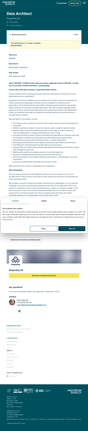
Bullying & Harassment (15, 403)
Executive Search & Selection (19, 329)
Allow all (72, 229)
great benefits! (44, 86)
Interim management (15, 332)
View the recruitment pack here (44, 276)
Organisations (14, 326)
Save (76, 34)
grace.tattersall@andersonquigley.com (31, 305)
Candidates (12, 338)
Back (19, 35)
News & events (12, 357)
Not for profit (13, 67)
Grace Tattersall (22, 300)
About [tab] (72, 201)
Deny (44, 229)
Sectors (10, 360)
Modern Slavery (12, 401)
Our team (10, 354)
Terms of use (11, 399)
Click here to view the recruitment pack (25, 240)
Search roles (12, 341)
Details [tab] (44, 201)
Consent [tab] (15, 201)
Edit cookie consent (14, 406)
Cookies (10, 405)
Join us (10, 364)
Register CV (11, 345)
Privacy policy (12, 397)
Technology (23, 67)
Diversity (10, 367)
